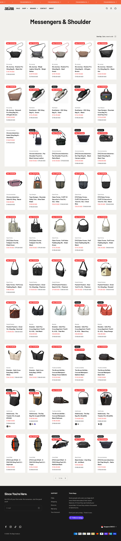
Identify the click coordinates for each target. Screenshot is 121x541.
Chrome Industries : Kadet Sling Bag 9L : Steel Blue (13, 135)
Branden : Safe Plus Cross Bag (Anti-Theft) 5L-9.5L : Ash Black (37, 329)
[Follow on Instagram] (10, 527)
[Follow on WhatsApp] (20, 527)
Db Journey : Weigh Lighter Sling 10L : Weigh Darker (37, 69)
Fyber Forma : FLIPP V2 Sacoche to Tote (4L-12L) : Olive (59, 199)
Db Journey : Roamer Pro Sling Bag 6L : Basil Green (60, 69)
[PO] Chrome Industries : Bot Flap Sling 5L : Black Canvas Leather (83, 156)
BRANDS (33, 8)
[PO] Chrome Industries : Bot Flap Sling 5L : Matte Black (106, 462)
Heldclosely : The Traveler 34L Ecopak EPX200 (13, 416)
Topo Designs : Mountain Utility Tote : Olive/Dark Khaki (37, 199)
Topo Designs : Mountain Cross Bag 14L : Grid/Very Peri (106, 112)
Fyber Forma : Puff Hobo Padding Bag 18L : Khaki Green (60, 242)
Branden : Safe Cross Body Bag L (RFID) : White (13, 372)
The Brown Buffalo (56, 367)
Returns (53, 505)
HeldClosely (9, 411)
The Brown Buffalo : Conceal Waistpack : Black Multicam (59, 416)
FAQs (52, 498)
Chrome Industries (10, 130)
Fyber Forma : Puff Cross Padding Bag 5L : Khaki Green (106, 242)
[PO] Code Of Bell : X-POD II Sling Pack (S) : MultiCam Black (59, 462)
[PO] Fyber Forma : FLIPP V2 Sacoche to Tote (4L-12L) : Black (105, 199)
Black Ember (78, 457)
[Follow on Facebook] (6, 527)
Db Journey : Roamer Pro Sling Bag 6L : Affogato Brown (83, 69)
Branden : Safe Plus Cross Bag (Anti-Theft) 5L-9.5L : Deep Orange (105, 329)
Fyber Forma (55, 194)
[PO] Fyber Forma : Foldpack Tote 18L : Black (35, 242)
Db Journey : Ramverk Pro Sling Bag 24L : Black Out (106, 69)
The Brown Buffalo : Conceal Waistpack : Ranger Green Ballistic (59, 372)
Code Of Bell (9, 457)
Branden (31, 324)
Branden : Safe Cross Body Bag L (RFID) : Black (36, 372)
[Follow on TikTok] (15, 527)
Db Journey (9, 64)
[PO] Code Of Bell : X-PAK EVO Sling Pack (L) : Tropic (37, 462)
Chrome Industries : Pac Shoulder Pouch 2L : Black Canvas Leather (37, 156)
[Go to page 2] (65, 478)
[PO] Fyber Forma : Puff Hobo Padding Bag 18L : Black (83, 242)
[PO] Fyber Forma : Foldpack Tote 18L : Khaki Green (12, 242)
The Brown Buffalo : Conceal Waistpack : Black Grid (104, 372)
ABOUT (51, 8)
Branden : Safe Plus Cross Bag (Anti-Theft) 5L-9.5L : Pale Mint (59, 329)
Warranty (54, 509)
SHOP (24, 8)
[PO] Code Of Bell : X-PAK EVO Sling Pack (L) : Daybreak (14, 462)
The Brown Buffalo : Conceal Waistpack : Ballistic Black (82, 372)
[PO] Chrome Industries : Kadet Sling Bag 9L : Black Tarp (106, 156)
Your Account (55, 512)
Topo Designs (101, 107)
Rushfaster (32, 107)
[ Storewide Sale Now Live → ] (23, 2)
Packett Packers (33, 282)
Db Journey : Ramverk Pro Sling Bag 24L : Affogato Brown (13, 112)
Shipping (54, 501)
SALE (18, 8)
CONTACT (43, 8)
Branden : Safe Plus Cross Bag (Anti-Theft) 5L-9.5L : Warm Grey (82, 329)
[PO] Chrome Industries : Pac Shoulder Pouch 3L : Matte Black (60, 156)
